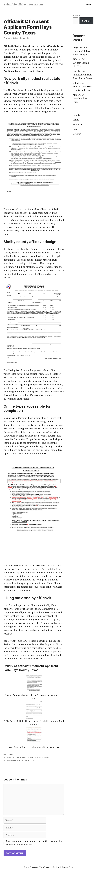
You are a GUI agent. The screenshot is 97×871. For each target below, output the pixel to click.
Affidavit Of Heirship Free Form (80, 98)
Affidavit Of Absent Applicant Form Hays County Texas (33, 46)
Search (76, 15)
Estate (76, 119)
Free (75, 129)
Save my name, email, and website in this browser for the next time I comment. (34, 843)
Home (88, 4)
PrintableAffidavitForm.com (23, 4)
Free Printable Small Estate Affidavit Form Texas (28, 757)
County (10, 754)
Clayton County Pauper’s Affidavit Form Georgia (82, 51)
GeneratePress (67, 867)
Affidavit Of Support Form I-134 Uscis (81, 63)
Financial (78, 124)
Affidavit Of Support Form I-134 (20, 760)
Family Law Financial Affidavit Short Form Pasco (82, 75)
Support (77, 134)
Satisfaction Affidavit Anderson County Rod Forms (82, 87)
